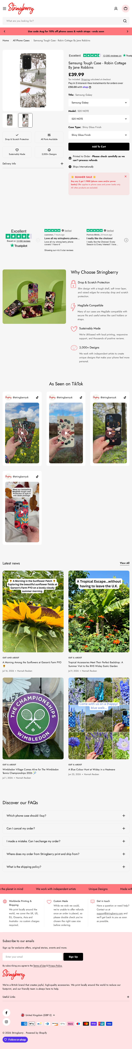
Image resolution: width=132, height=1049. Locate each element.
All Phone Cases (21, 40)
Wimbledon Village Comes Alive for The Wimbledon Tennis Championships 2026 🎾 (31, 771)
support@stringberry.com (110, 913)
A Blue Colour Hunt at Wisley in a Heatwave (91, 769)
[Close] (126, 176)
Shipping (85, 79)
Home (6, 40)
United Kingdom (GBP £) (39, 1015)
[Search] (125, 21)
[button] (4, 31)
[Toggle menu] (4, 9)
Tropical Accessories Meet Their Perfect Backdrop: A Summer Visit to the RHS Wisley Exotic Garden (95, 664)
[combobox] (66, 21)
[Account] (116, 9)
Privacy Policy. (55, 965)
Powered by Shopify (36, 1033)
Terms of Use (39, 965)
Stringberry (18, 1033)
